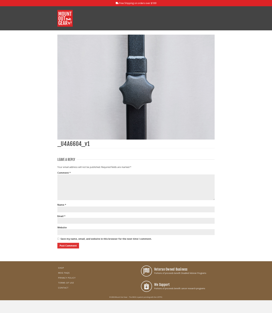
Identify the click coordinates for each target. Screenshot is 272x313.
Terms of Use (66, 282)
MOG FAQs (64, 272)
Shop (61, 267)
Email (61, 216)
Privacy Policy (67, 277)
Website (62, 227)
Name (61, 204)
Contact (63, 287)
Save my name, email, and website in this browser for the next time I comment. (106, 238)
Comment (64, 172)
